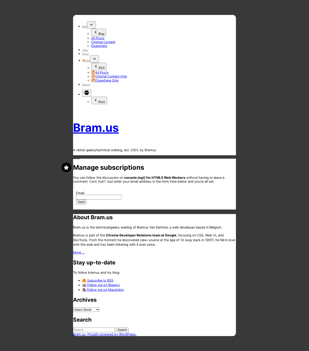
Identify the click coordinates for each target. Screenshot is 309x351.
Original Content (103, 42)
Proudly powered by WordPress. (112, 334)
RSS (87, 60)
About (85, 53)
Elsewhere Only (107, 80)
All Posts (98, 38)
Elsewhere (99, 46)
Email (80, 193)
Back (101, 102)
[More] (86, 93)
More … (79, 252)
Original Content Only (111, 76)
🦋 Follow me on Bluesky (101, 285)
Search (86, 84)
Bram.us (96, 127)
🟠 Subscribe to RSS (97, 280)
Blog (84, 26)
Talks (85, 50)
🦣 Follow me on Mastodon (103, 290)
